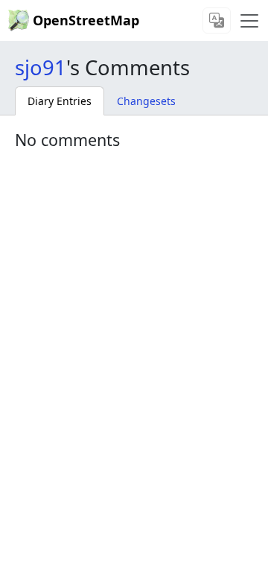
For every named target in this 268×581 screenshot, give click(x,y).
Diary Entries (60, 101)
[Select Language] (216, 20)
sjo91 (40, 67)
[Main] (249, 21)
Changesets (146, 101)
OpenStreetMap (86, 20)
